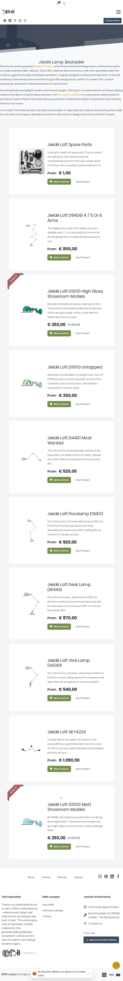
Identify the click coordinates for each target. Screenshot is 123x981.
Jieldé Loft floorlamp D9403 (75, 514)
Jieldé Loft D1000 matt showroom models (69, 807)
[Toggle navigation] (119, 12)
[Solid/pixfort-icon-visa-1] (111, 974)
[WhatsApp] (25, 20)
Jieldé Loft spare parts (69, 145)
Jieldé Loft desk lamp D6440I (69, 587)
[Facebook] (4, 20)
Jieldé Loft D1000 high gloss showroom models (75, 293)
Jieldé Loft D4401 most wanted (69, 440)
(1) (61, 797)
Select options (61, 181)
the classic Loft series (69, 94)
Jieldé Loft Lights (44, 66)
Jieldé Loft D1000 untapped (74, 367)
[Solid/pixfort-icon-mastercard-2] (118, 974)
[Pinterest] (15, 20)
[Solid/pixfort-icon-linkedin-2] (112, 876)
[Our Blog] (11, 953)
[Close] (89, 973)
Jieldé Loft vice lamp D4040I (68, 663)
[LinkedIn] (10, 20)
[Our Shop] (16, 953)
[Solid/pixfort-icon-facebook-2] (118, 876)
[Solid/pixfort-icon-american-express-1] (104, 974)
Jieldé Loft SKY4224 (66, 732)
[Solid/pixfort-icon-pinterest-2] (106, 876)
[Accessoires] (6, 953)
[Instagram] (20, 20)
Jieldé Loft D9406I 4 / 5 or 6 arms (74, 217)
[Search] (64, 3)
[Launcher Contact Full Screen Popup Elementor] (116, 965)
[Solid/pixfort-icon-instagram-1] (100, 876)
